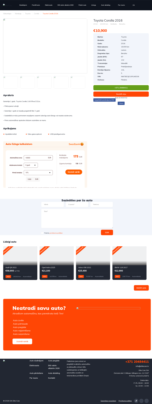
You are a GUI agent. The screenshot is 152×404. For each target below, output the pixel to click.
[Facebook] (141, 401)
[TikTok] (136, 401)
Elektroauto (48, 5)
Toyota (27, 13)
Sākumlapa (7, 13)
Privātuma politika (125, 401)
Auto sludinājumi (36, 361)
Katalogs (18, 13)
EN (134, 5)
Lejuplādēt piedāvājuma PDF (104, 100)
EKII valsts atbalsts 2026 (65, 5)
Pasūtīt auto (36, 5)
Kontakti (51, 378)
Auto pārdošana (36, 373)
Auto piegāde (53, 361)
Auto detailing (105, 5)
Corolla (36, 13)
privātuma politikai (56, 233)
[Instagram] (146, 401)
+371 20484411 (137, 362)
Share (121, 103)
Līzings (93, 5)
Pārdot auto (82, 5)
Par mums (121, 5)
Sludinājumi (23, 5)
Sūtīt (107, 232)
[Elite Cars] (7, 5)
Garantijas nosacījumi (108, 401)
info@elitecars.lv (142, 366)
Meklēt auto (141, 288)
